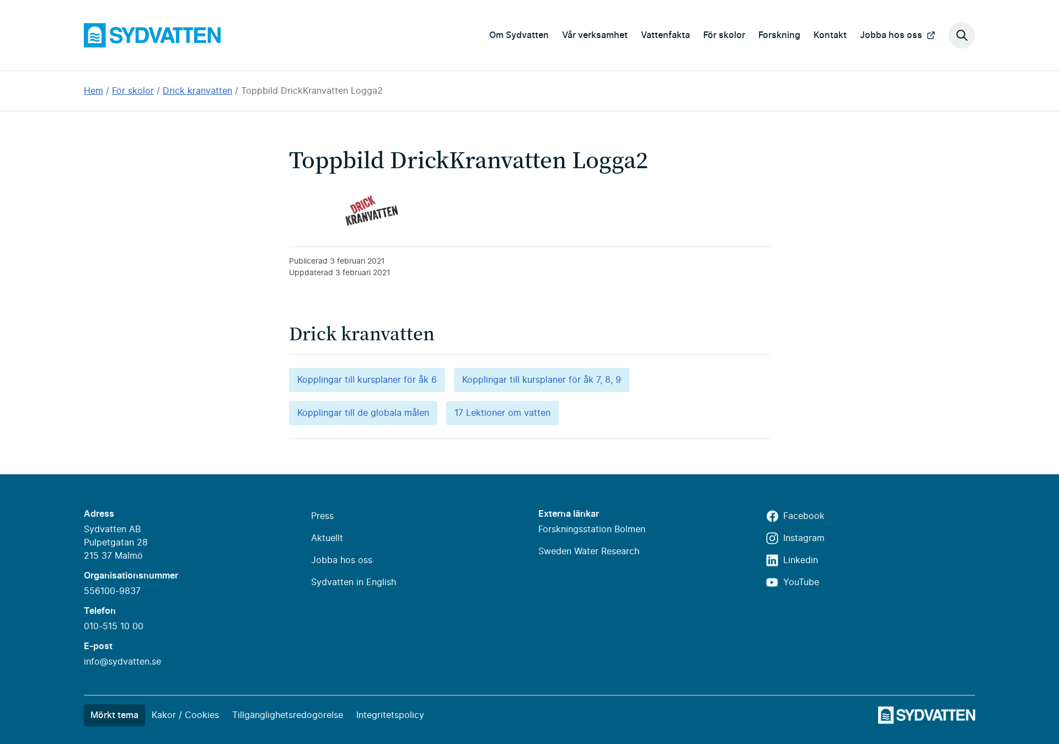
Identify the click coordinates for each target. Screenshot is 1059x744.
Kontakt (830, 35)
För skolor (724, 35)
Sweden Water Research (588, 551)
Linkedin (800, 560)
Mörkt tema (114, 715)
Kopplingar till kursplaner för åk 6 (367, 380)
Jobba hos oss (891, 35)
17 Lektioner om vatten (502, 413)
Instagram (804, 538)
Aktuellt (327, 538)
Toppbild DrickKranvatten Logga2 (312, 91)
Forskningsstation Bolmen (591, 529)
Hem (93, 91)
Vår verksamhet (595, 35)
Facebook (804, 516)
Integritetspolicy (390, 715)
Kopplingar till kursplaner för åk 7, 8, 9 (541, 380)
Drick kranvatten (197, 91)
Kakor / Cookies (185, 715)
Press (322, 516)
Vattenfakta (665, 35)
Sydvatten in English (353, 582)
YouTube (801, 582)
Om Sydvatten (519, 35)
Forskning (779, 35)
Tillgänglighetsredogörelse (287, 715)
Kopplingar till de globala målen (363, 413)
